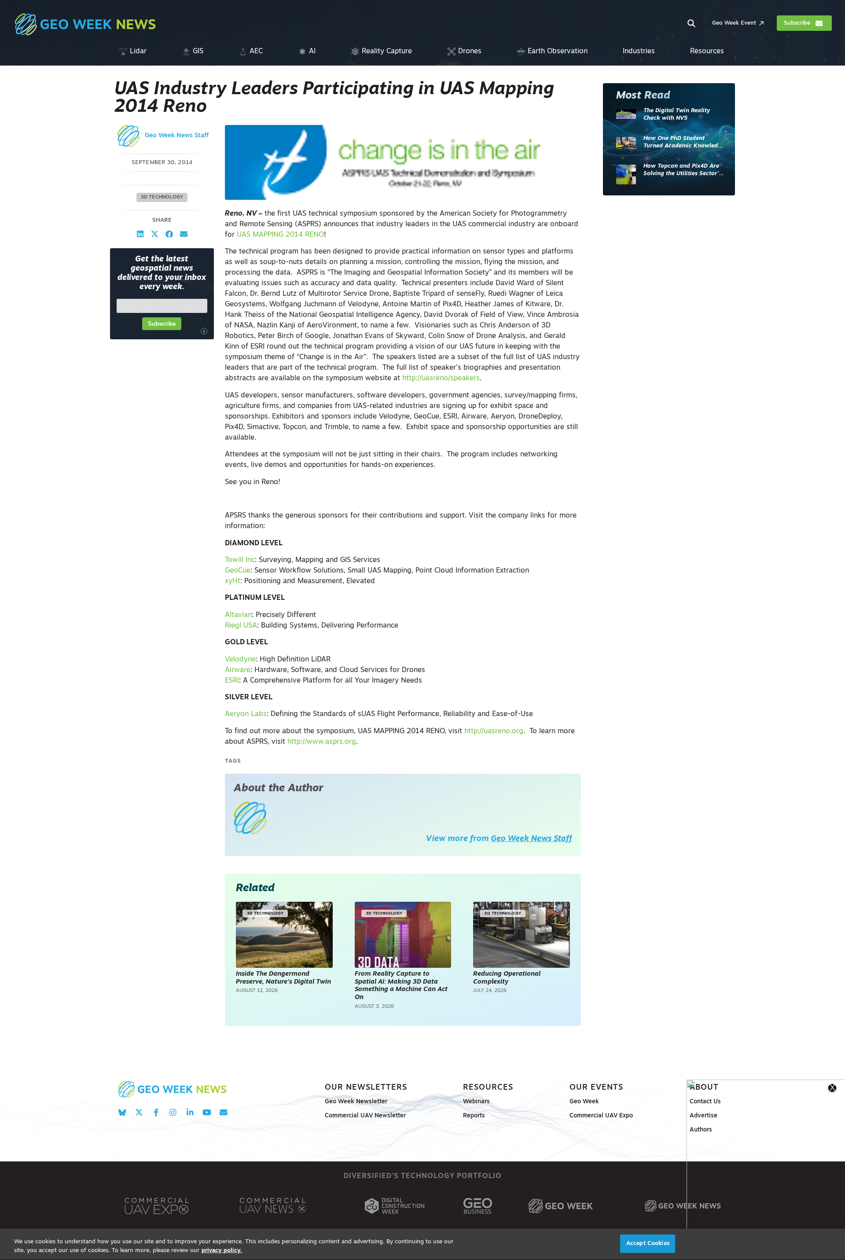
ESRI (232, 680)
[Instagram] (172, 1112)
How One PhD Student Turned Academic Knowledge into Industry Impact (683, 143)
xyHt (232, 581)
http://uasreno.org (493, 731)
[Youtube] (206, 1112)
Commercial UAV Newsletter (365, 1116)
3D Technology (162, 197)
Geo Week (584, 1102)
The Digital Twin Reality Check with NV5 (676, 114)
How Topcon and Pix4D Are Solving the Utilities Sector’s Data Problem (682, 170)
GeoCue (237, 570)
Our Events (596, 1087)
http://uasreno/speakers (441, 378)
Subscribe (162, 323)
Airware (237, 670)
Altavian (238, 615)
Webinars (476, 1102)
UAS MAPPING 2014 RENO (280, 235)
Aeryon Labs (246, 714)
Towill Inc (240, 560)
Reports (474, 1116)
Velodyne (240, 659)
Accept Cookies (647, 1243)
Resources (488, 1087)
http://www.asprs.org (321, 742)
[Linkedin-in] (190, 1112)
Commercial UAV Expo (601, 1116)
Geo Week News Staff (177, 135)
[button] (140, 234)
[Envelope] (223, 1112)
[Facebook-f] (156, 1112)
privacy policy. (222, 1250)
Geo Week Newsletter (356, 1102)
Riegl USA (241, 625)
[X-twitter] (139, 1112)
